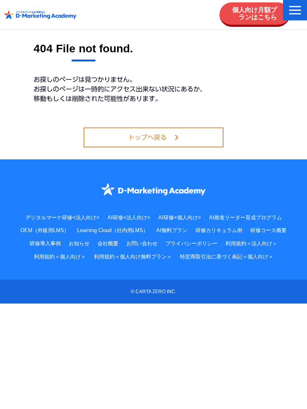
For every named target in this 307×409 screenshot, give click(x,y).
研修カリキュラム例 (218, 230)
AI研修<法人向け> (129, 217)
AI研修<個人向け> (179, 217)
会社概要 (108, 243)
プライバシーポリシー (191, 243)
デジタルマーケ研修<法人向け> (63, 217)
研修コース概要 (268, 230)
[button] (295, 10)
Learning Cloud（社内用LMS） (112, 230)
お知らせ (79, 243)
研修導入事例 (45, 243)
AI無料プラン (171, 230)
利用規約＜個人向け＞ (60, 257)
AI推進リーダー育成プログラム (245, 217)
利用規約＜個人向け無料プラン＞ (133, 257)
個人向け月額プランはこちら (254, 13)
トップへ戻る (147, 137)
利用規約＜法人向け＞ (251, 243)
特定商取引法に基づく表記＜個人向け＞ (226, 257)
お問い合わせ (141, 243)
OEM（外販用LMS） (44, 230)
